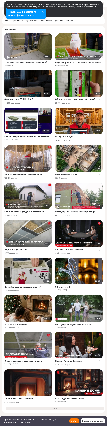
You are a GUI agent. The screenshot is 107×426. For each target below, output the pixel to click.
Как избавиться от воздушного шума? (22, 287)
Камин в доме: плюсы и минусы (19, 398)
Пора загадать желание (15, 324)
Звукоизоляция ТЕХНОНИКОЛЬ (19, 99)
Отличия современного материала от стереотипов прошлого (28, 136)
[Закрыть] (42, 12)
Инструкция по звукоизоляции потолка (73, 324)
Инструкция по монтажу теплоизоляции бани (25, 174)
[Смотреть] (28, 46)
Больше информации (86, 6)
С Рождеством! (62, 287)
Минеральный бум (64, 136)
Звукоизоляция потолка (15, 249)
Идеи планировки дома (66, 174)
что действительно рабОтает (69, 249)
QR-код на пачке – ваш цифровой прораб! (75, 99)
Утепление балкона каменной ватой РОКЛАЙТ (26, 62)
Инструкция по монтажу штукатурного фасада (76, 211)
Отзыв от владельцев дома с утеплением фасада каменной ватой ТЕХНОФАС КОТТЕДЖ (25, 211)
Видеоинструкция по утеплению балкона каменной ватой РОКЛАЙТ (79, 62)
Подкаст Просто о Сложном (68, 361)
